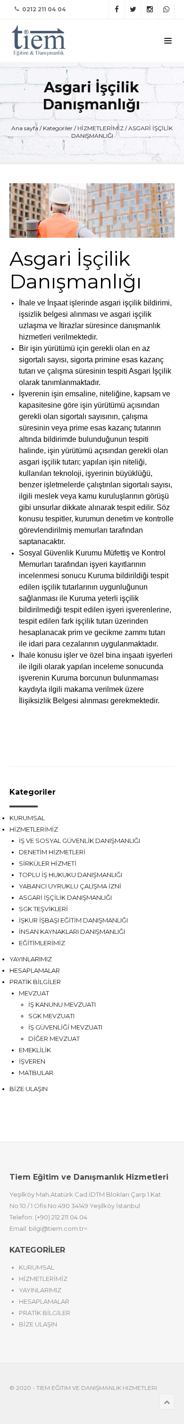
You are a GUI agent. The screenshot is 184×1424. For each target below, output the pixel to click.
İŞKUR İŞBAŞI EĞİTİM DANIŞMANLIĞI (73, 920)
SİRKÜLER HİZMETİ (47, 863)
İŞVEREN (32, 1061)
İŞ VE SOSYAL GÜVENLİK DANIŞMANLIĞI (79, 840)
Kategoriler (58, 128)
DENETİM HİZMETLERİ (52, 852)
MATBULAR (36, 1072)
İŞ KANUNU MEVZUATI (62, 1004)
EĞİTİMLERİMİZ (42, 943)
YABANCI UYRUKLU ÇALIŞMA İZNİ (70, 886)
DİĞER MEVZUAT (54, 1038)
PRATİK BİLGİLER (35, 981)
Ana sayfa (24, 128)
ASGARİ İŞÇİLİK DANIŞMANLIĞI (65, 897)
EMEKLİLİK (35, 1050)
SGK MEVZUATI (51, 1016)
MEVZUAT (34, 993)
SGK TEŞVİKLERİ (43, 909)
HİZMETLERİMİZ (100, 128)
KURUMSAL (27, 818)
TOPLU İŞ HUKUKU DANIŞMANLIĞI (70, 874)
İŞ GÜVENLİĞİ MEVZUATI (65, 1027)
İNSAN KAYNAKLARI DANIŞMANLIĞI (72, 931)
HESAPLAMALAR (34, 970)
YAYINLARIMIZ (30, 959)
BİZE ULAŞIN (28, 1089)
